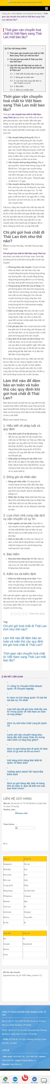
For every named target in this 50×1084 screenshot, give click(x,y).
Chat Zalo (15, 1082)
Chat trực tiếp (44, 1079)
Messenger (34, 1082)
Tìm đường (5, 1082)
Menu (25, 8)
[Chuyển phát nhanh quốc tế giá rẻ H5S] (25, 2)
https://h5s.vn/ (16, 1064)
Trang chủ (6, 13)
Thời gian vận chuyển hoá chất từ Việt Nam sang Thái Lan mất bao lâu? (24, 657)
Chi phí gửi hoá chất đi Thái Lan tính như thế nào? (25, 627)
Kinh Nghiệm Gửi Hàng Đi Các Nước (27, 13)
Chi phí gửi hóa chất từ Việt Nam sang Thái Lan (24, 253)
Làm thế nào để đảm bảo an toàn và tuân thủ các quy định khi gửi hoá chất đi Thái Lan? (23, 641)
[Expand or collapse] (42, 48)
